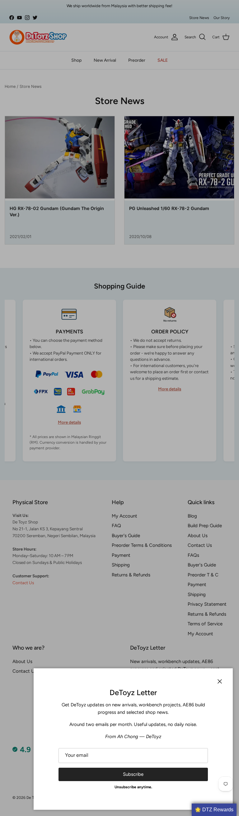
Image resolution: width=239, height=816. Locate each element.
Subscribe (133, 774)
